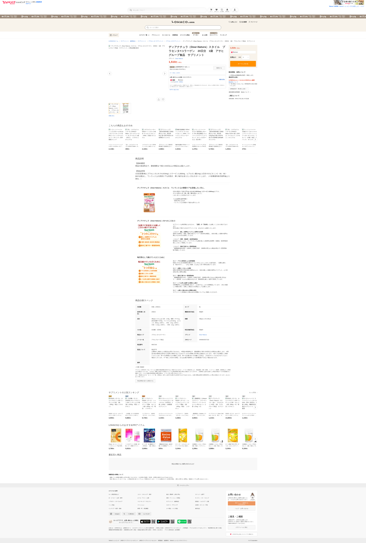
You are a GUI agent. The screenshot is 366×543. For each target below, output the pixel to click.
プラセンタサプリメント (173, 41)
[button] (246, 57)
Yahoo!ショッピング (114, 540)
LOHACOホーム (113, 41)
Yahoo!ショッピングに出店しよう (349, 6)
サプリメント (142, 41)
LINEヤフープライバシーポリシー (129, 540)
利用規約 (160, 540)
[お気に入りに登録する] (163, 99)
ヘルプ (362, 6)
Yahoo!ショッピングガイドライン (178, 540)
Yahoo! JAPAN (333, 6)
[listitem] (123, 494)
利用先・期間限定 (179, 81)
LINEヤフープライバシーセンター (148, 540)
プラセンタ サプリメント (155, 41)
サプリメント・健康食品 (128, 41)
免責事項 (166, 540)
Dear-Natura (203, 334)
